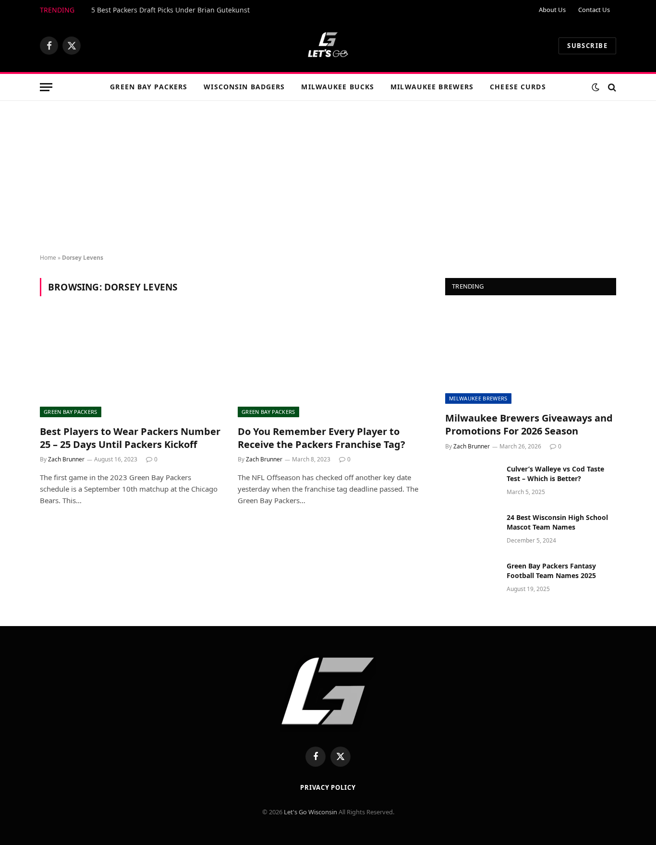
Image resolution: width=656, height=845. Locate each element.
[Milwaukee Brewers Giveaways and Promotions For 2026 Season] (530, 356)
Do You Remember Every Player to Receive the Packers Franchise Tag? (321, 438)
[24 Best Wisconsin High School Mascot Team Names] (471, 530)
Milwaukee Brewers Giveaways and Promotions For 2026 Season (529, 424)
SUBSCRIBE (587, 45)
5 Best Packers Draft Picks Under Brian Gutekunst (170, 10)
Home (48, 258)
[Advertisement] (328, 177)
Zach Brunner (66, 459)
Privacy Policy (328, 787)
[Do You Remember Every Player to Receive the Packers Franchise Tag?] (328, 366)
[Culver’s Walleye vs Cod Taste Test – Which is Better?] (471, 481)
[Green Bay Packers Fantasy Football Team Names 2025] (471, 578)
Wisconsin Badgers (244, 86)
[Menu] (46, 87)
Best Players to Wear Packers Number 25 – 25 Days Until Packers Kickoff (130, 438)
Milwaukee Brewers (432, 86)
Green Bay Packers (148, 86)
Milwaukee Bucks (337, 86)
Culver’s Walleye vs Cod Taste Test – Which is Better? (555, 473)
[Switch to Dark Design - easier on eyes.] (595, 87)
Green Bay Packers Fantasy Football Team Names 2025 (551, 570)
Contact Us (594, 9)
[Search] (611, 87)
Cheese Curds (518, 86)
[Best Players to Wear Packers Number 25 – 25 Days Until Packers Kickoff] (130, 366)
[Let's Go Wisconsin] (328, 45)
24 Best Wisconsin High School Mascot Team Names (557, 522)
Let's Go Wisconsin (310, 812)
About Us (552, 9)
